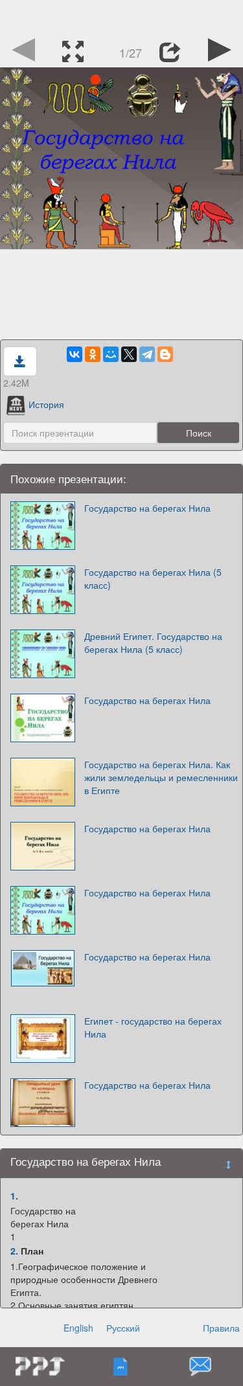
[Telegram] (147, 354)
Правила (221, 1327)
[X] (129, 354)
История (46, 404)
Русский (123, 1327)
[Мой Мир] (111, 354)
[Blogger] (165, 354)
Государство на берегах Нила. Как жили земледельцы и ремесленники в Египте (161, 777)
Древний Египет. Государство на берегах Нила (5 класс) (153, 642)
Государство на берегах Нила (147, 507)
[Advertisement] (122, 16)
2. (14, 1250)
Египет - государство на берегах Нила (153, 1027)
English (78, 1327)
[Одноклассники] (92, 354)
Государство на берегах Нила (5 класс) (153, 578)
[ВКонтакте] (74, 354)
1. (14, 1195)
